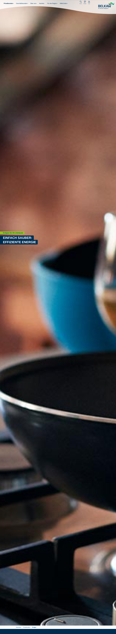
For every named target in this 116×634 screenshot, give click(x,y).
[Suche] (81, 1)
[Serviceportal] (89, 1)
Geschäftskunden (21, 3)
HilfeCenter (63, 3)
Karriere (41, 3)
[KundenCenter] (85, 1)
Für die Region (52, 3)
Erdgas (34, 627)
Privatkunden (8, 3)
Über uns (33, 3)
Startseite (18, 627)
